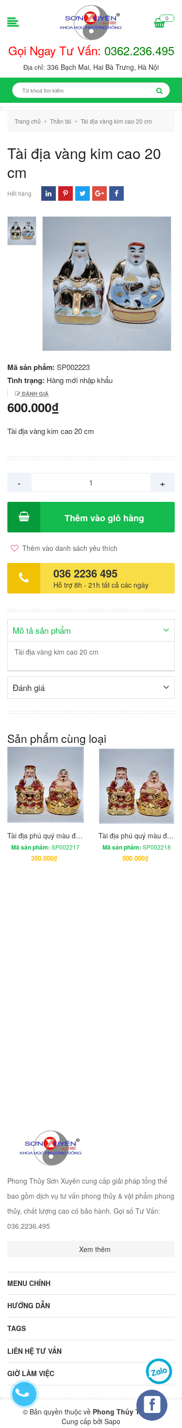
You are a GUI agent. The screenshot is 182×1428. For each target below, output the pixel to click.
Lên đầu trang (141, 1412)
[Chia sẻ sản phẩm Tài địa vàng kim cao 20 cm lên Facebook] (116, 193)
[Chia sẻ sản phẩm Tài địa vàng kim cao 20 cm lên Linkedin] (48, 193)
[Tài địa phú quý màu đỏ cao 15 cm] (45, 785)
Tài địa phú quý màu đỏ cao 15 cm (60, 835)
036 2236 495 (85, 573)
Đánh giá (34, 393)
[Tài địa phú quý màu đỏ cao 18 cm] (137, 785)
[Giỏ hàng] (159, 23)
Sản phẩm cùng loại (56, 738)
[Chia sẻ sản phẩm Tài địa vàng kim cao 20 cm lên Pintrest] (65, 193)
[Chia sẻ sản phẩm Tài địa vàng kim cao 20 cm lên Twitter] (83, 193)
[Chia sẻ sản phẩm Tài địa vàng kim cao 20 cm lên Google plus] (99, 193)
